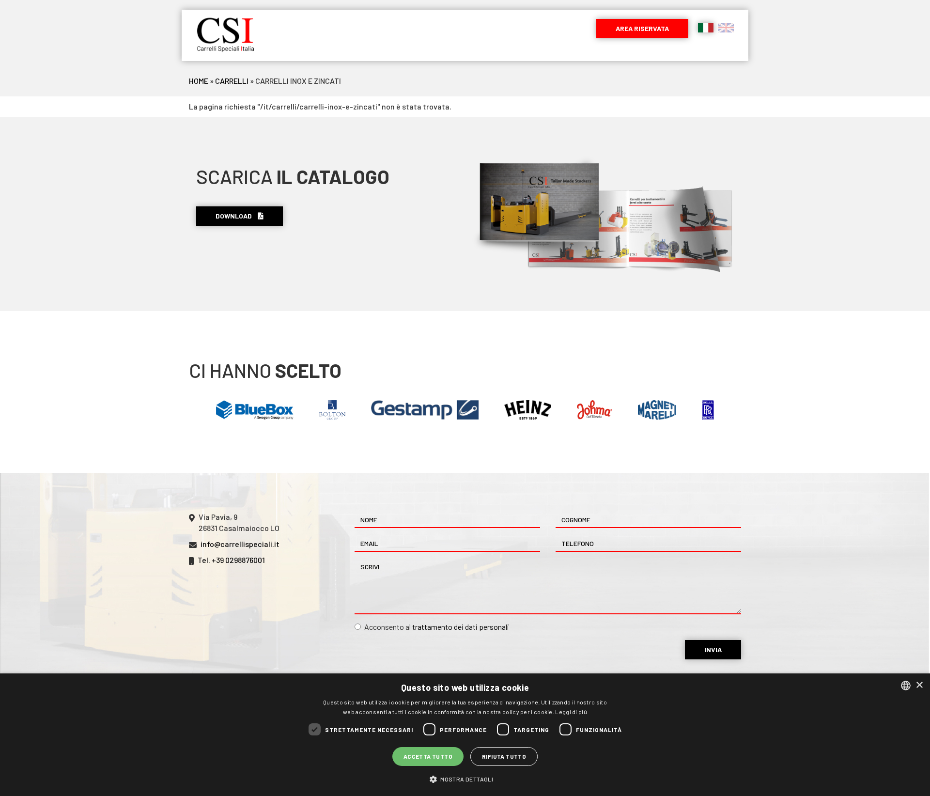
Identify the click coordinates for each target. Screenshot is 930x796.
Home (198, 80)
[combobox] (906, 685)
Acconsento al (436, 626)
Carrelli (231, 80)
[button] (465, 778)
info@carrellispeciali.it (240, 543)
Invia (713, 649)
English (726, 27)
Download (234, 216)
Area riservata (642, 28)
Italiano (705, 27)
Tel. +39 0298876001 (231, 559)
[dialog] (465, 734)
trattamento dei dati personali (460, 626)
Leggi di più (571, 711)
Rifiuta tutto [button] (504, 756)
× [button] (919, 685)
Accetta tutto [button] (427, 756)
